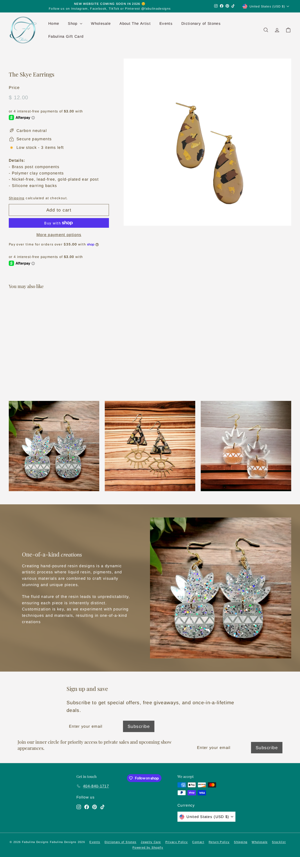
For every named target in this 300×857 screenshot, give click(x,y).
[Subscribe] (222, 447)
